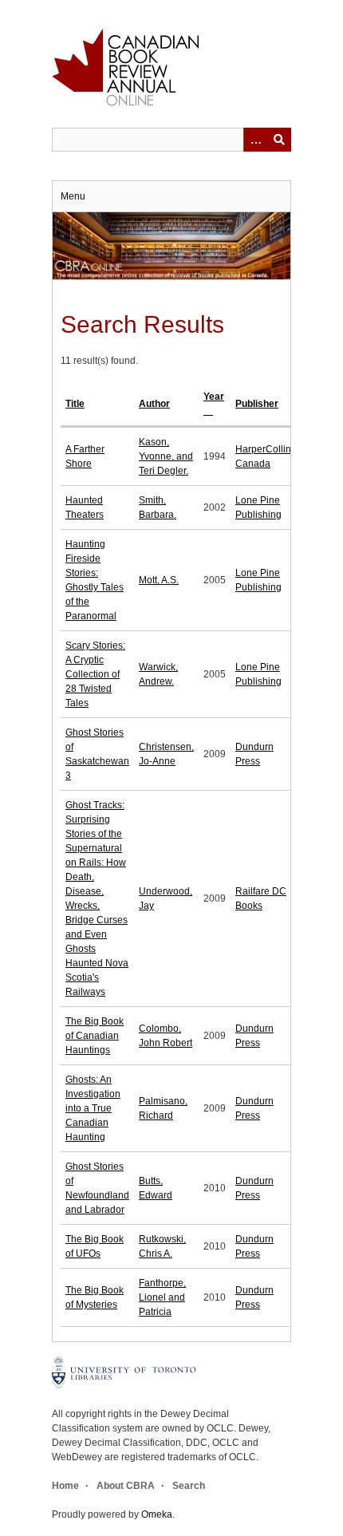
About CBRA (126, 1485)
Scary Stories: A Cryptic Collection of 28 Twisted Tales (95, 674)
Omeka (156, 1514)
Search (188, 1485)
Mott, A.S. (159, 580)
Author (154, 403)
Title (75, 403)
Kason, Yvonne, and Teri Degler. (166, 456)
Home (65, 1485)
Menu (73, 196)
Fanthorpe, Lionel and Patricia (162, 1297)
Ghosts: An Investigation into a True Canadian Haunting (92, 1108)
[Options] (255, 140)
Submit (279, 140)
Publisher (256, 403)
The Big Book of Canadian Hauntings (94, 1036)
